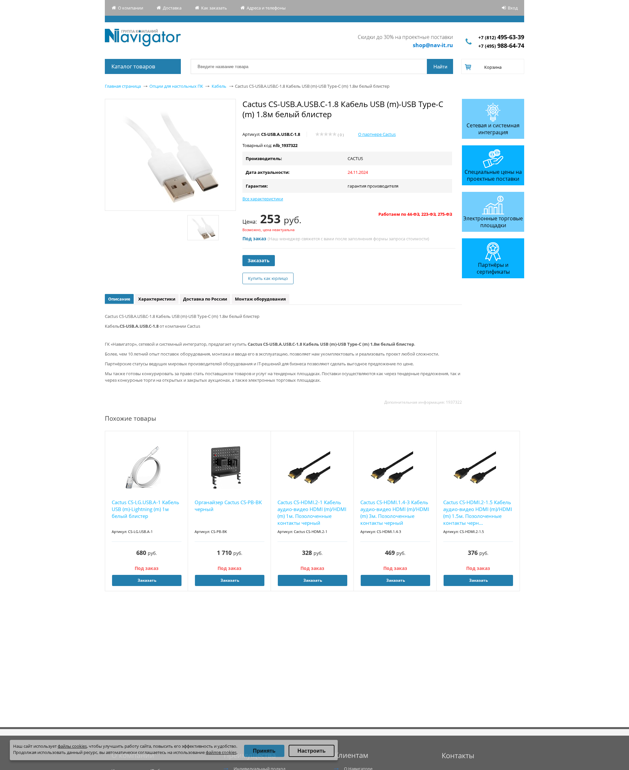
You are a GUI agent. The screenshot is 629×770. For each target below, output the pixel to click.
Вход (513, 8)
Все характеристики (262, 199)
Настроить (311, 751)
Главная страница (123, 86)
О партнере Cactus (377, 134)
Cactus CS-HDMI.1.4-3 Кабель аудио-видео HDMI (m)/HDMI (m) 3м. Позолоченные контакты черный (394, 512)
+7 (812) (501, 37)
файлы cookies (72, 746)
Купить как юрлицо (268, 278)
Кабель (219, 86)
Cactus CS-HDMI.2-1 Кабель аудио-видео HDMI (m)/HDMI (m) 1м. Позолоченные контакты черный (311, 512)
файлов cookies (221, 752)
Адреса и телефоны (266, 8)
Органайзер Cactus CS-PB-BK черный (228, 505)
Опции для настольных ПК (176, 86)
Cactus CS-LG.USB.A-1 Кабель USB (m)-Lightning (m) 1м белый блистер (145, 509)
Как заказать (214, 8)
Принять (264, 751)
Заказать (259, 260)
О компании (130, 8)
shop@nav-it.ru (433, 45)
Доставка (172, 8)
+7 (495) (501, 46)
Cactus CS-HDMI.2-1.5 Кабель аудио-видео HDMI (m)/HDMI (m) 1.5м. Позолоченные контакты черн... (477, 512)
